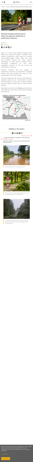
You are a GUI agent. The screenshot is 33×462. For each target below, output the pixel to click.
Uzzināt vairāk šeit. (5, 454)
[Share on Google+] (6, 47)
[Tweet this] (9, 47)
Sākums (3, 6)
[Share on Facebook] (2, 47)
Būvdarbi (6, 44)
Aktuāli (7, 6)
